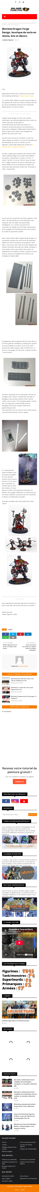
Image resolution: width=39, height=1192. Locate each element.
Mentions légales (7, 1151)
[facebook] (16, 2)
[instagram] (19, 2)
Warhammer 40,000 (8, 1176)
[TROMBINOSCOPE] (19, 1009)
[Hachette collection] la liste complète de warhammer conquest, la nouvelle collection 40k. (25, 1083)
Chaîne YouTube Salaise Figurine (27, 1163)
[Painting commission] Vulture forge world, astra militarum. (25, 1105)
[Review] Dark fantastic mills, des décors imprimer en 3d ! (22, 679)
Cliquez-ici (19, 781)
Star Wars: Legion (7, 1181)
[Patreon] (33, 801)
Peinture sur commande (9, 1159)
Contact (4, 1145)
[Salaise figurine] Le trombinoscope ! (15, 1021)
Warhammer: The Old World (28, 1178)
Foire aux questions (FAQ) (27, 1142)
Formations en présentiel (27, 1159)
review (9, 23)
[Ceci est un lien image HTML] (19, 848)
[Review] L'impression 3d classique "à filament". (23, 697)
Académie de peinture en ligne (9, 1163)
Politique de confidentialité (28, 1149)
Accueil (4, 23)
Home (16, 1190)
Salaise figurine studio (25, 1186)
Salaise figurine (8, 40)
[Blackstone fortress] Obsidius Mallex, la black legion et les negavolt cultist (25, 1126)
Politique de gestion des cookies (9, 1148)
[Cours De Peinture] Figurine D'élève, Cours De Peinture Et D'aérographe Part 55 (24, 1116)
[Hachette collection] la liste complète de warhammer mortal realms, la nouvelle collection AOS (25, 1095)
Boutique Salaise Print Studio (8, 1167)
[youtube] (23, 2)
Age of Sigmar (6, 1178)
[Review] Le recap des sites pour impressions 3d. (22, 688)
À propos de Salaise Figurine (26, 1145)
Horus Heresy (24, 1176)
